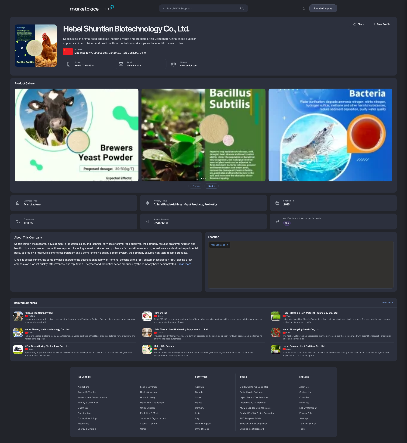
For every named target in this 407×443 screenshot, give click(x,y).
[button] (36, 45)
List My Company (323, 8)
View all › (387, 302)
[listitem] (74, 317)
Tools (243, 377)
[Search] (242, 8)
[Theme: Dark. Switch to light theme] (304, 8)
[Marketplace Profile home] (92, 8)
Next (210, 186)
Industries (84, 377)
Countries (201, 377)
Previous (196, 186)
